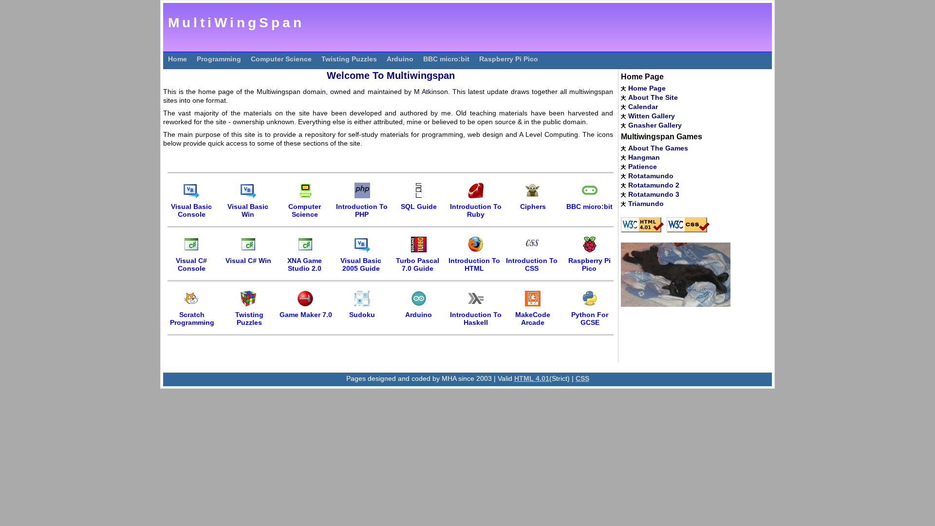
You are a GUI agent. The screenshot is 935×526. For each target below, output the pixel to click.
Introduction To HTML (474, 264)
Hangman (644, 157)
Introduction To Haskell (476, 318)
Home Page (647, 88)
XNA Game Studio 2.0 (304, 264)
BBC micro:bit (446, 59)
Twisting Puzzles (349, 59)
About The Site (653, 97)
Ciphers (533, 206)
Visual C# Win (248, 260)
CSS (582, 378)
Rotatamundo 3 (653, 194)
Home (177, 59)
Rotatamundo (650, 176)
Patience (642, 166)
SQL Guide (419, 206)
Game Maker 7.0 (306, 315)
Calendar (643, 107)
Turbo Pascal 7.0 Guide (417, 264)
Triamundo (646, 203)
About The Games (658, 148)
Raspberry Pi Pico (508, 59)
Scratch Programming (192, 318)
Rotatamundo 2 (653, 185)
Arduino (400, 59)
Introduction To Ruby (476, 210)
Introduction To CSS (532, 264)
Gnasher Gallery (655, 125)
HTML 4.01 (531, 378)
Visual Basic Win (247, 210)
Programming (219, 59)
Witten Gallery (651, 116)
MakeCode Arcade (532, 318)
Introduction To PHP (362, 210)
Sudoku (362, 315)
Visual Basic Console (191, 210)
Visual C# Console (191, 264)
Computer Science (281, 59)
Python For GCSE (589, 318)
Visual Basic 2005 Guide (360, 264)
